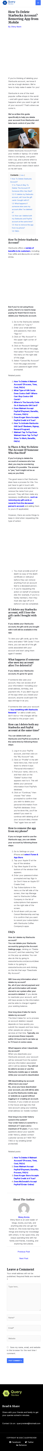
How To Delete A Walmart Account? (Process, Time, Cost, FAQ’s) (25, 384)
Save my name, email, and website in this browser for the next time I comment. (23, 1350)
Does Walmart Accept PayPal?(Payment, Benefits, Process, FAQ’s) (26, 411)
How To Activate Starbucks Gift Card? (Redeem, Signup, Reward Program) (26, 426)
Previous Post (24, 1252)
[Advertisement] (21, 54)
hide (22, 175)
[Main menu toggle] (38, 2)
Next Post (23, 1258)
